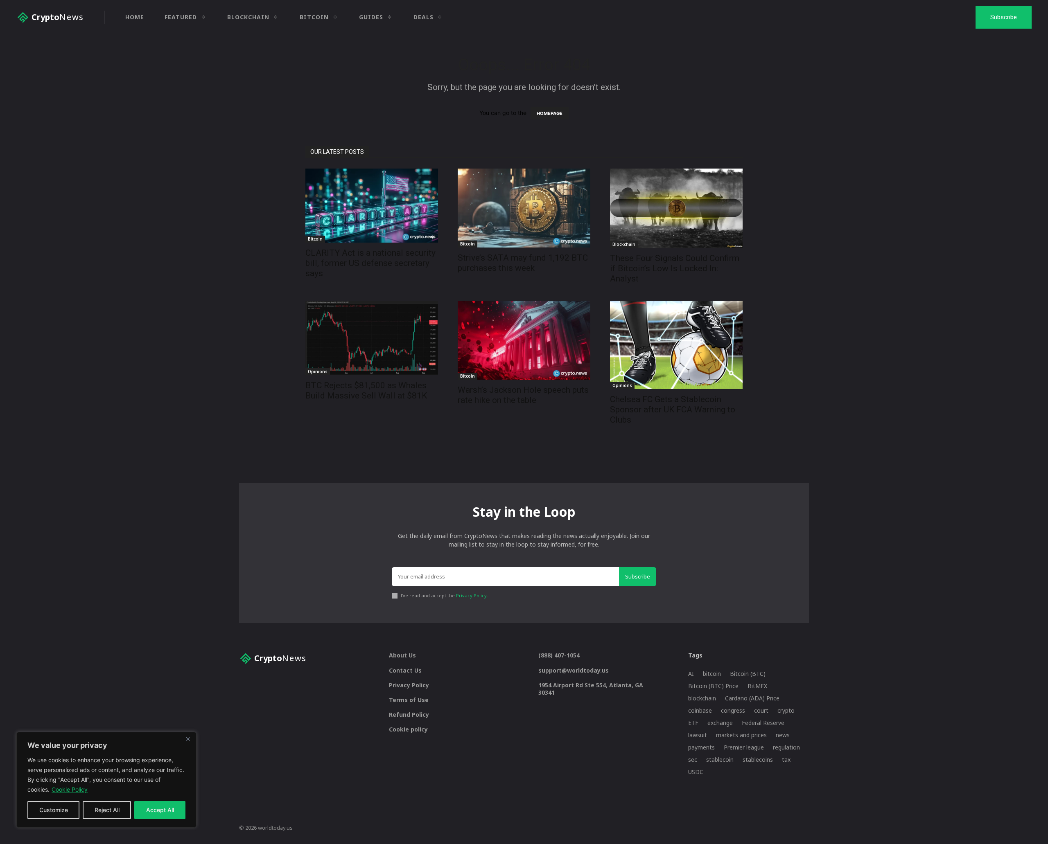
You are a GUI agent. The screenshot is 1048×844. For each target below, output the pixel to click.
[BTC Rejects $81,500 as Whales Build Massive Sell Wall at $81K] (371, 338)
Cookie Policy (70, 789)
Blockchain (623, 244)
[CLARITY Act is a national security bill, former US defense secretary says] (371, 206)
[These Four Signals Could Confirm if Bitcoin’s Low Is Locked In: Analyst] (676, 208)
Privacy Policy (471, 595)
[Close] (188, 739)
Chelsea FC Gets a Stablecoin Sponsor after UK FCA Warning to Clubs (672, 409)
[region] (106, 780)
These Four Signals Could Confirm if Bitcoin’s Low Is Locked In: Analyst (674, 268)
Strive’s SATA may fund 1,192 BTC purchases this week (523, 263)
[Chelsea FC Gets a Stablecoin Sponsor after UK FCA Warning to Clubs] (676, 345)
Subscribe (637, 576)
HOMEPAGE (549, 113)
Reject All (107, 809)
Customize (53, 809)
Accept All (160, 809)
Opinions (318, 371)
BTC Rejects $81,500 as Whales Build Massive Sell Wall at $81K (366, 390)
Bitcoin (315, 239)
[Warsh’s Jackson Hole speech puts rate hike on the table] (524, 340)
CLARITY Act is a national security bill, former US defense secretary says (370, 263)
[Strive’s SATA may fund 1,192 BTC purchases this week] (524, 208)
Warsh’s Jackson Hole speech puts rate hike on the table (523, 395)
